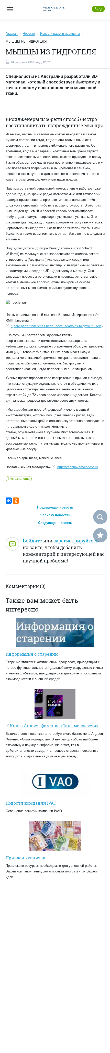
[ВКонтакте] (9, 500)
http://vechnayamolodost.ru (77, 467)
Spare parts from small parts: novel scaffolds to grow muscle (56, 326)
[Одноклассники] (16, 500)
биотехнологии (19, 479)
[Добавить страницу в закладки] (100, 535)
